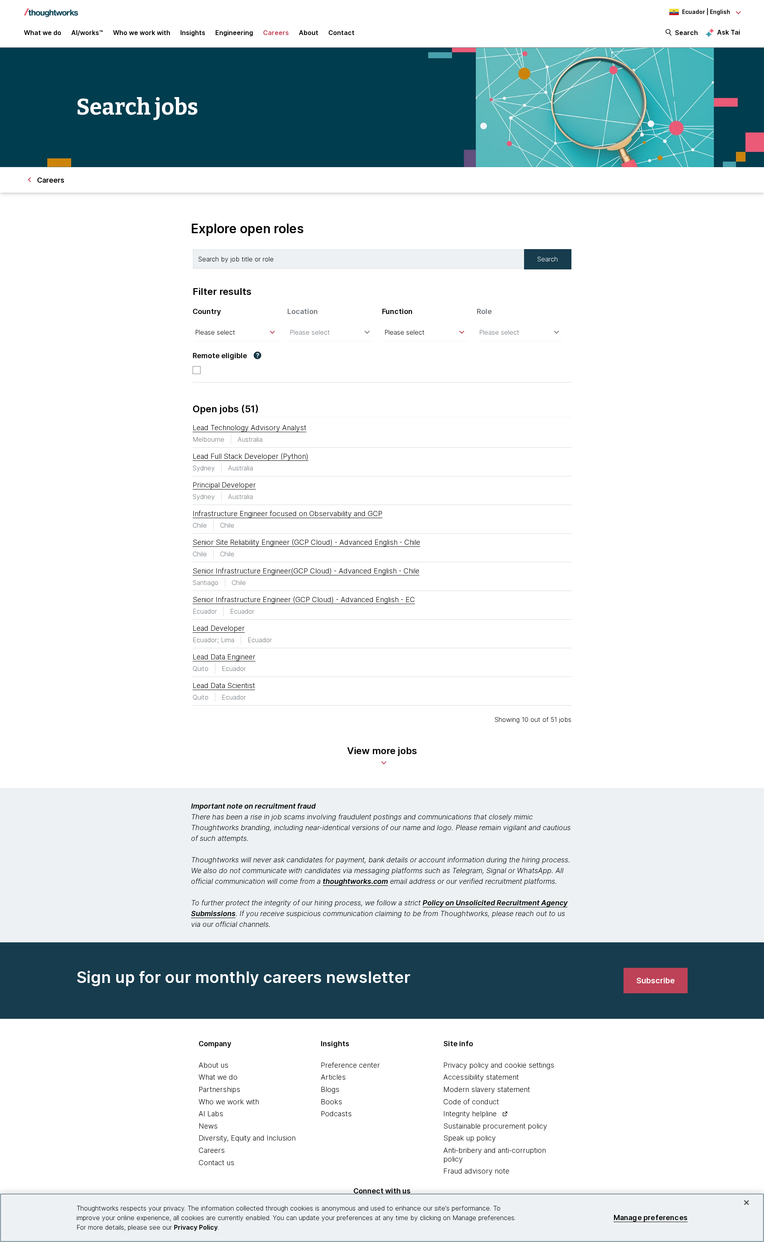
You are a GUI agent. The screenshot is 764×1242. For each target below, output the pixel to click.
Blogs (330, 1089)
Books (331, 1102)
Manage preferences (651, 1217)
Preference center (350, 1065)
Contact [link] (341, 33)
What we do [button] (42, 33)
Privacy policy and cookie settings (498, 1065)
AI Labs (211, 1113)
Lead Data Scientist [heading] (224, 685)
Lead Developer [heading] (219, 628)
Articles (333, 1077)
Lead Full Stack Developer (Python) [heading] (250, 456)
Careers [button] (276, 33)
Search (686, 33)
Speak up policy (469, 1138)
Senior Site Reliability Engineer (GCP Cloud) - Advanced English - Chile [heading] (306, 542)
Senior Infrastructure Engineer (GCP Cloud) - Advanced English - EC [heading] (304, 599)
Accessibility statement (481, 1077)
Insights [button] (192, 33)
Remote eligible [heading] (220, 355)
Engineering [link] (234, 33)
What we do (218, 1077)
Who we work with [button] (141, 33)
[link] (656, 980)
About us (213, 1065)
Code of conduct (471, 1102)
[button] (257, 355)
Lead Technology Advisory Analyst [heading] (249, 427)
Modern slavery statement (486, 1089)
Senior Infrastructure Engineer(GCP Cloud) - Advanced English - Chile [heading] (306, 571)
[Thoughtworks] (51, 9)
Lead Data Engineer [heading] (224, 657)
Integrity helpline (470, 1113)
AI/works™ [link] (87, 33)
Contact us (216, 1162)
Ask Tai (728, 32)
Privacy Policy (196, 1227)
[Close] (746, 1202)
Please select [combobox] (215, 332)
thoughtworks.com (355, 881)
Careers (212, 1150)
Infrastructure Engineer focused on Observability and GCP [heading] (287, 513)
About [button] (308, 33)
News (208, 1126)
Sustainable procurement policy (495, 1126)
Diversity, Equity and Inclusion (247, 1138)
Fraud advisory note (476, 1171)
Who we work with (229, 1102)
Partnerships (219, 1089)
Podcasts (336, 1113)
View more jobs (382, 751)
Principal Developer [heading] (224, 485)
